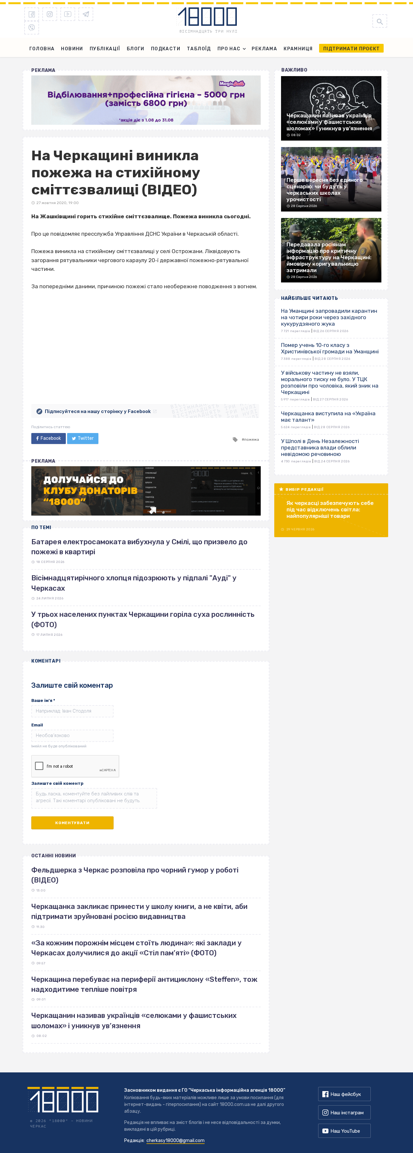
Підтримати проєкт (351, 49)
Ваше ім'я (43, 700)
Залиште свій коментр (57, 783)
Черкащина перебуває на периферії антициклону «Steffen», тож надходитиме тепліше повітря (144, 984)
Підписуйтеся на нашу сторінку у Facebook (98, 411)
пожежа (251, 439)
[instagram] (50, 14)
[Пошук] (379, 21)
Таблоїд (199, 49)
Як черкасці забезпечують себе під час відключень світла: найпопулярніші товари (330, 509)
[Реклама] (146, 100)
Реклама (264, 49)
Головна (42, 49)
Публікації (105, 49)
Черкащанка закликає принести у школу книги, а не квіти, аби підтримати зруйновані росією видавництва (139, 911)
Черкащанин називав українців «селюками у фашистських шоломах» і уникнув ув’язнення (134, 1020)
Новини (72, 49)
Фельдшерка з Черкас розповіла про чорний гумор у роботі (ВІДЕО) (134, 875)
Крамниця (298, 49)
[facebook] (32, 14)
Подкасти (165, 49)
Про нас (229, 49)
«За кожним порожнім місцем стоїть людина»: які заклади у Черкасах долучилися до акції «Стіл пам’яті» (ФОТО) (136, 948)
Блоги (136, 49)
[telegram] (86, 14)
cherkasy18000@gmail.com (175, 1140)
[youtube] (68, 14)
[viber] (32, 27)
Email (37, 725)
